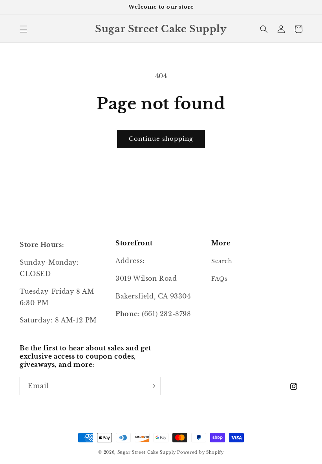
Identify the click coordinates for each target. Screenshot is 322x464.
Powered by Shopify (200, 452)
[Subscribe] (152, 386)
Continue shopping (161, 138)
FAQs (219, 278)
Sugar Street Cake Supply (146, 452)
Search (221, 261)
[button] (23, 29)
